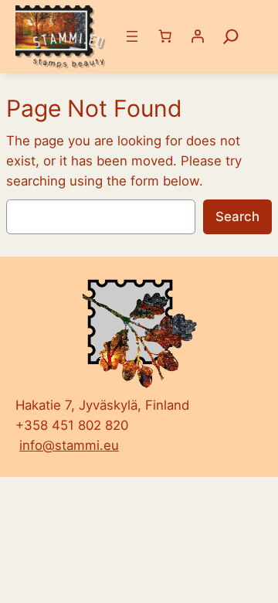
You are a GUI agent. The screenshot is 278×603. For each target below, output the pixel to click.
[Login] (197, 36)
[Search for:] (231, 36)
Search (237, 216)
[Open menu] (132, 36)
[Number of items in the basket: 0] (165, 36)
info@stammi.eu (69, 445)
